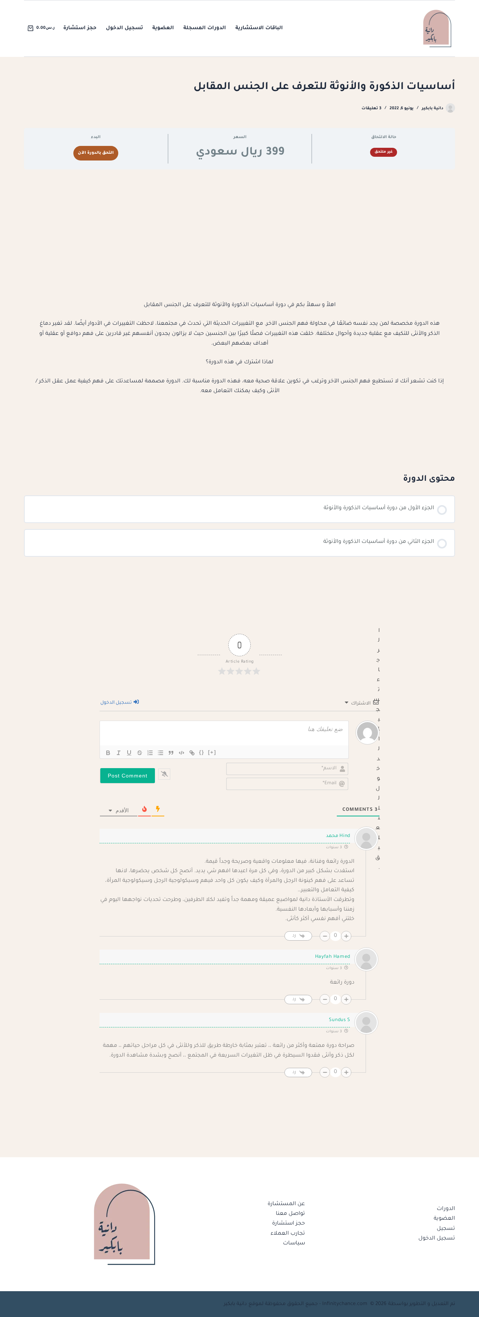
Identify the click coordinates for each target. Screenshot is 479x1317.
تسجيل (446, 1229)
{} (201, 752)
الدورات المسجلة (204, 28)
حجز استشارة (80, 28)
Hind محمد (338, 836)
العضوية (163, 28)
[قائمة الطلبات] (150, 752)
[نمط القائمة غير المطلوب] (160, 752)
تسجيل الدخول (124, 28)
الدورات (446, 1209)
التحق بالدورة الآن (96, 153)
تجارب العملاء (288, 1234)
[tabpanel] (239, 321)
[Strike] (139, 752)
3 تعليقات (371, 108)
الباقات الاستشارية (259, 28)
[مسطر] (129, 752)
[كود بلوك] (181, 752)
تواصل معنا (290, 1214)
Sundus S (339, 1020)
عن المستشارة (286, 1204)
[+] (212, 752)
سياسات (294, 1244)
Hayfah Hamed (332, 957)
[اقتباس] (171, 752)
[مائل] (118, 752)
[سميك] (108, 752)
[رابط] (192, 752)
